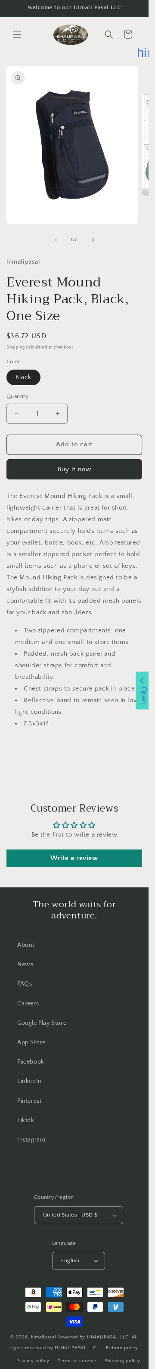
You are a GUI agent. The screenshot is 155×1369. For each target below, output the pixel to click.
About (25, 945)
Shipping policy (122, 1360)
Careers (28, 1003)
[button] (17, 34)
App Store (31, 1042)
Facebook (30, 1061)
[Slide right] (93, 239)
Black (23, 377)
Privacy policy (33, 1360)
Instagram (31, 1139)
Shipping (15, 347)
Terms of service (77, 1360)
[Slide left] (55, 239)
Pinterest (29, 1101)
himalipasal (43, 1337)
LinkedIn (29, 1081)
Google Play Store (41, 1023)
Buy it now (74, 469)
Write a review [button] (74, 858)
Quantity (17, 396)
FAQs (24, 983)
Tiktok (25, 1120)
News (25, 964)
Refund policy (122, 1347)
